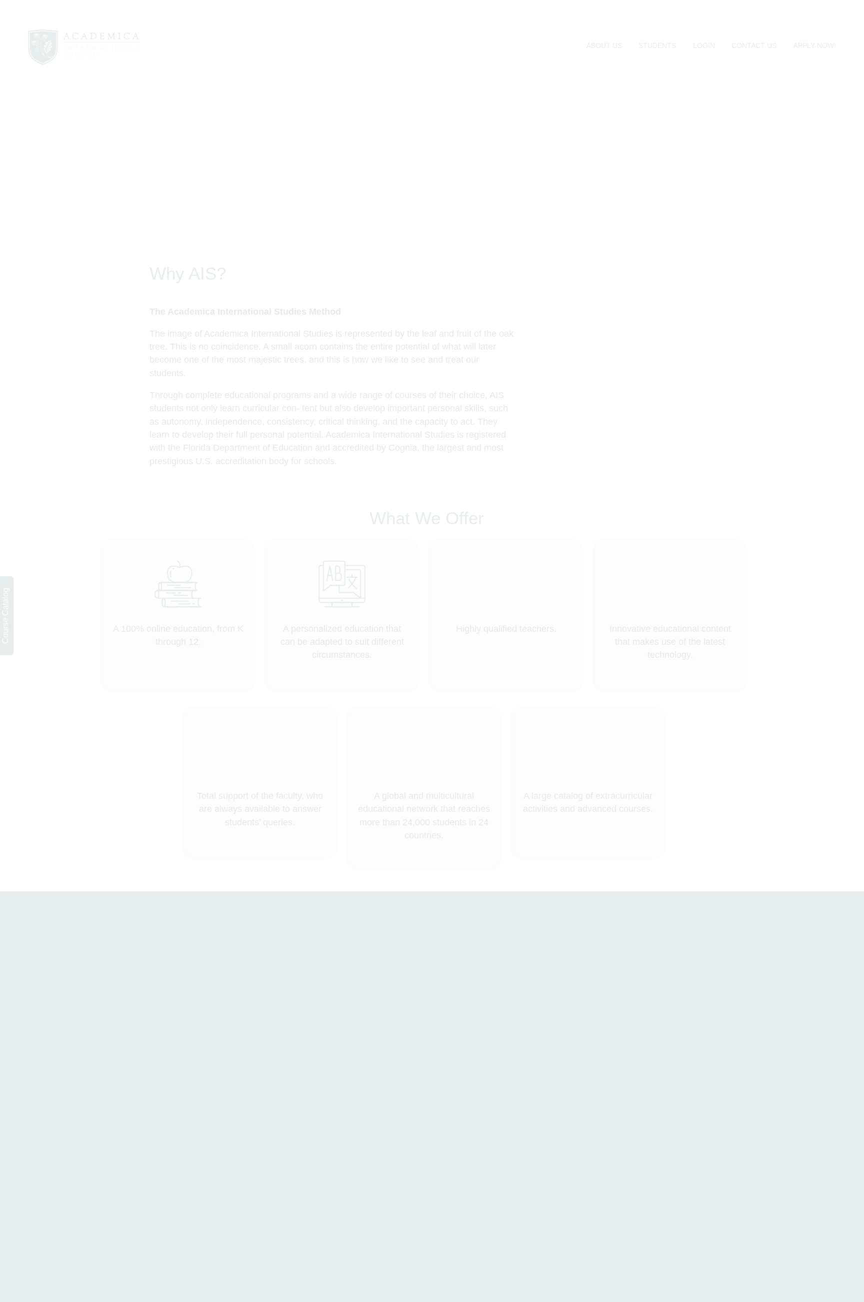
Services (358, 972)
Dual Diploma (477, 956)
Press (352, 1005)
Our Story (469, 972)
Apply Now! (815, 26)
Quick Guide (475, 1005)
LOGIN (734, 959)
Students (657, 26)
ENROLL (784, 959)
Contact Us (754, 26)
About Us (604, 26)
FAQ (350, 989)
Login (704, 26)
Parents (577, 988)
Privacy (577, 1005)
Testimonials (475, 989)
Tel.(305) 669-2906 (92, 1024)
